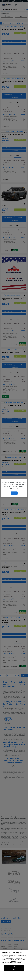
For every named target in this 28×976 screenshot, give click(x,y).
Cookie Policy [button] (13, 961)
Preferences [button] (19, 962)
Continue (14, 493)
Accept (14, 966)
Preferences (14, 972)
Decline (14, 969)
